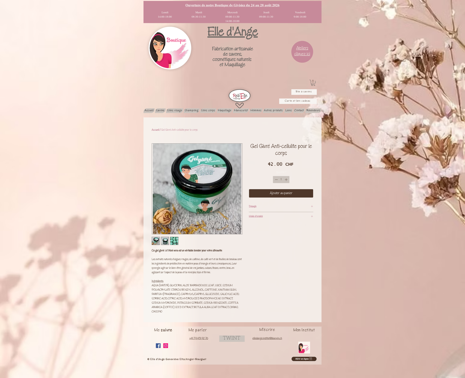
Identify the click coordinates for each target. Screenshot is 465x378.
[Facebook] (158, 345)
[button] (313, 83)
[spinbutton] (281, 179)
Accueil (155, 130)
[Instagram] (165, 345)
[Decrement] (275, 179)
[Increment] (286, 179)
